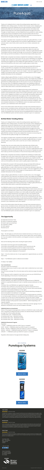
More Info (22, 374)
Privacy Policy (4, 467)
